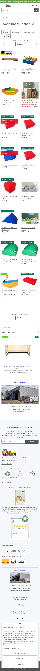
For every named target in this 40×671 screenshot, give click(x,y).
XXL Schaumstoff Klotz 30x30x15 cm (28, 166)
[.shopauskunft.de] (32, 474)
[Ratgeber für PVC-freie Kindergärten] (20, 497)
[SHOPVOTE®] (7, 474)
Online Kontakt (6, 464)
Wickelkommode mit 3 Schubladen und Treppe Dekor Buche (29, 101)
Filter (6, 32)
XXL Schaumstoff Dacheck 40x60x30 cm (9, 229)
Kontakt (34, 106)
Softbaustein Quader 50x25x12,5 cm (28, 292)
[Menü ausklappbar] (2, 4)
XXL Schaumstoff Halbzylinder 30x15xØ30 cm (29, 260)
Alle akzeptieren (20, 653)
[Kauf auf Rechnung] (20, 605)
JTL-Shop (23, 668)
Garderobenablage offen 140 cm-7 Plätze (9, 70)
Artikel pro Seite (29, 32)
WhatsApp (27, 591)
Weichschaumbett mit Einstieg (28, 229)
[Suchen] (36, 10)
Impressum (6, 648)
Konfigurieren (20, 658)
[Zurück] (3, 44)
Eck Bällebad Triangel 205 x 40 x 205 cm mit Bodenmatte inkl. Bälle (10, 101)
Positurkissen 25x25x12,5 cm (9, 134)
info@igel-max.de (18, 591)
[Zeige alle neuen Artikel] (38, 332)
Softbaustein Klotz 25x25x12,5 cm (27, 134)
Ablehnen (20, 664)
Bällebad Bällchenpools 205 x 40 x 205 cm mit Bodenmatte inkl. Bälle (28, 70)
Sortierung (15, 32)
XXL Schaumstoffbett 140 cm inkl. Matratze (29, 197)
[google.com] (20, 474)
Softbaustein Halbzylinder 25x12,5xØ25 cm (9, 260)
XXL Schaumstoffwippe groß (8, 292)
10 (19, 44)
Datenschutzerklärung (12, 433)
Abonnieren (31, 441)
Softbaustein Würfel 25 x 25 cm (9, 197)
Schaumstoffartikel (13, 513)
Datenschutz (15, 648)
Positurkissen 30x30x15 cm (9, 165)
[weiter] (37, 44)
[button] (29, 5)
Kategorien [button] (5, 327)
